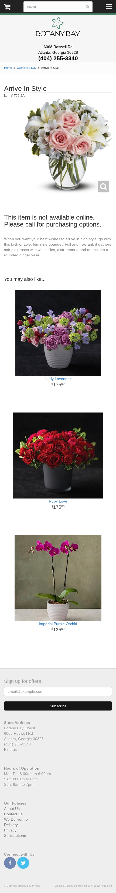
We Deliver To (16, 819)
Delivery (11, 825)
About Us (12, 808)
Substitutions (15, 835)
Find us (10, 749)
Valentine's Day (26, 67)
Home (8, 67)
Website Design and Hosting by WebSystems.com (83, 885)
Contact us (13, 814)
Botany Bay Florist (58, 28)
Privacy (10, 830)
